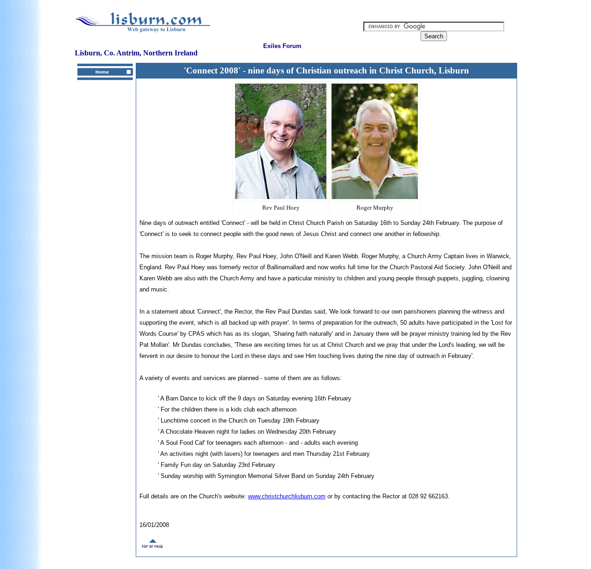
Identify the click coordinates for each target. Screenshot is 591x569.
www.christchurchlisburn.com (287, 496)
